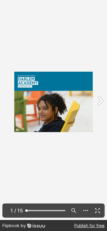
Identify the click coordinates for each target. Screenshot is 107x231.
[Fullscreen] (97, 210)
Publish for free (89, 225)
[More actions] (86, 210)
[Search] (74, 210)
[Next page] (100, 110)
